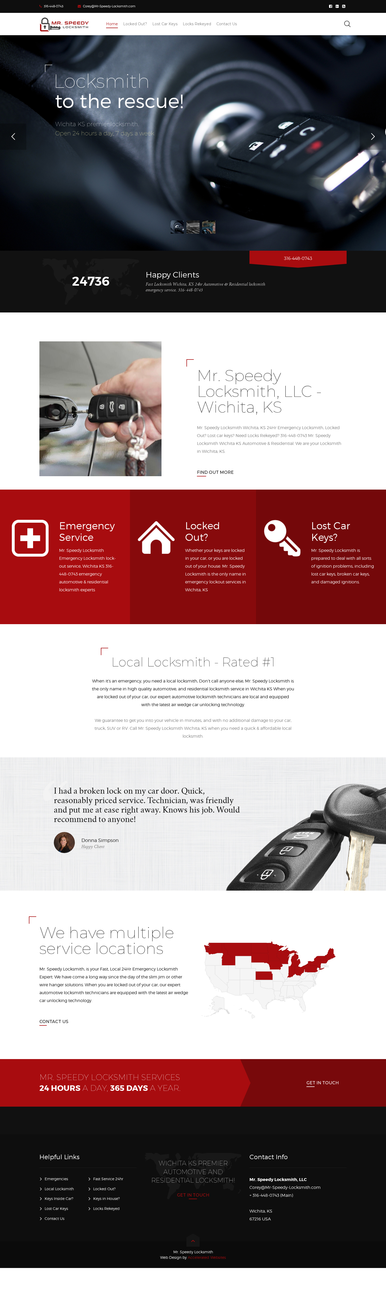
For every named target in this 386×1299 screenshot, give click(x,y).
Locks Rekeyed (106, 1208)
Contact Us (53, 1021)
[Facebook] (331, 6)
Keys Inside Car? (59, 1198)
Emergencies (56, 1179)
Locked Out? (104, 1189)
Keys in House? (106, 1198)
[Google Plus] (338, 6)
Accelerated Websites (193, 1257)
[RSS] (344, 6)
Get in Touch (322, 1082)
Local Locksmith (59, 1189)
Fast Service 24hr (108, 1179)
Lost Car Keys (56, 1208)
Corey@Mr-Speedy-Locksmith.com (109, 6)
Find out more (215, 472)
